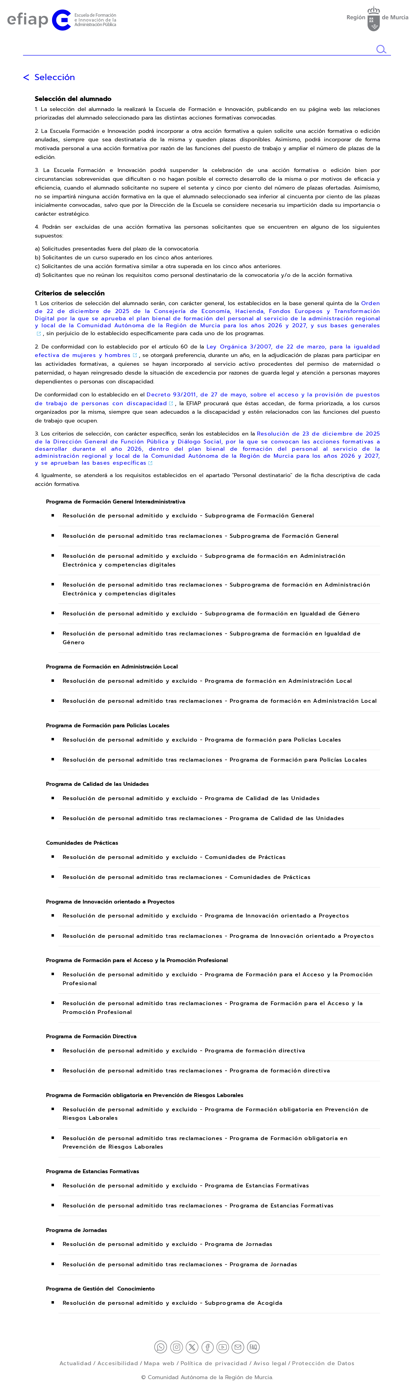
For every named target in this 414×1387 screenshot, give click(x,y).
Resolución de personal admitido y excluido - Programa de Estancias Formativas (186, 1185)
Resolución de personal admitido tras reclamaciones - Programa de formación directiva (196, 1071)
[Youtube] (224, 1346)
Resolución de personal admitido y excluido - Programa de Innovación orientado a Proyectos (206, 916)
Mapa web (159, 1363)
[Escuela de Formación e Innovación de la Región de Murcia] (61, 19)
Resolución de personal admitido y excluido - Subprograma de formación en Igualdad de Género (211, 613)
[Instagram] (177, 1346)
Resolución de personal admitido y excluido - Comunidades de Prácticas (174, 857)
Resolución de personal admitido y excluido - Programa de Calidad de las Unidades (191, 798)
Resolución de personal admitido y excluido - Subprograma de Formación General (188, 516)
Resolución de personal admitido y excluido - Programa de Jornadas (168, 1244)
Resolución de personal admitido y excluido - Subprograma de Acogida (172, 1303)
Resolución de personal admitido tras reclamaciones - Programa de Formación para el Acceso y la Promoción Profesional (213, 1007)
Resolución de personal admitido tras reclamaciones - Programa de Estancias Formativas (198, 1205)
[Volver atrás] (26, 77)
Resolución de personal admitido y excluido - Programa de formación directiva (184, 1051)
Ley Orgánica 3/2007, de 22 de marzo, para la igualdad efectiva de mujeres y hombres (207, 351)
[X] (193, 1346)
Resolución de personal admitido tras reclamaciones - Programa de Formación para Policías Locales (215, 760)
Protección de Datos (323, 1363)
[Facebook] (208, 1346)
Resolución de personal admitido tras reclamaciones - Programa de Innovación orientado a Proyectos (218, 936)
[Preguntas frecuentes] (253, 1346)
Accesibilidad (117, 1363)
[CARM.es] (377, 17)
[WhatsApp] (162, 1346)
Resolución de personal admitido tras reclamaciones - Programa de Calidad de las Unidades (204, 818)
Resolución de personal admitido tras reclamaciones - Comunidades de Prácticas (187, 877)
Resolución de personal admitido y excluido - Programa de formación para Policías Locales (202, 740)
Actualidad (75, 1363)
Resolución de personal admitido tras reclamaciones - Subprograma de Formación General (201, 536)
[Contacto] (239, 1346)
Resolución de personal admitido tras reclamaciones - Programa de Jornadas (180, 1264)
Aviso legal (270, 1363)
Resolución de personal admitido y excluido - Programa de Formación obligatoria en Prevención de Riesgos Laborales (216, 1114)
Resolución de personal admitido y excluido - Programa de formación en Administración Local (207, 681)
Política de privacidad (214, 1363)
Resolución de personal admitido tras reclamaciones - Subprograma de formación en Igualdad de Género (212, 638)
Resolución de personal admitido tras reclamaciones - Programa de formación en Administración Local (220, 701)
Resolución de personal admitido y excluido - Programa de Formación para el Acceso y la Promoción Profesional (218, 979)
